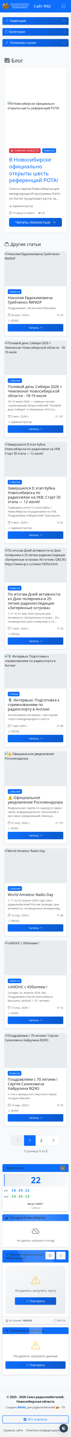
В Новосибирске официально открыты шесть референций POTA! (33, 170)
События (14, 380)
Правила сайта (13, 1430)
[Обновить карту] (61, 1255)
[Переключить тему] (63, 1428)
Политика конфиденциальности (47, 1430)
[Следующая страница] (53, 1140)
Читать (34, 327)
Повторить (37, 1301)
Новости (49, 150)
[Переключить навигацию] (63, 6)
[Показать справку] (50, 1255)
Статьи (13, 694)
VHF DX (61, 1320)
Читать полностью (32, 222)
